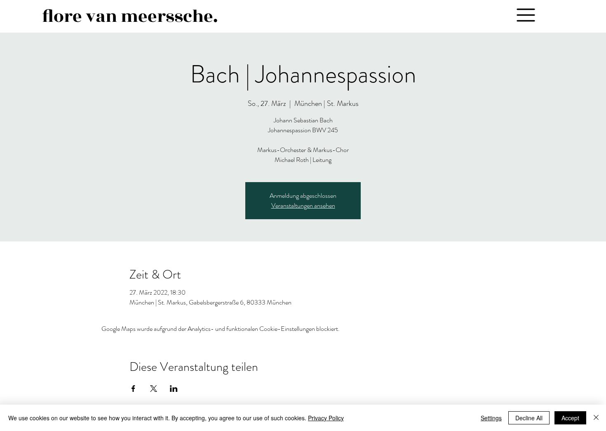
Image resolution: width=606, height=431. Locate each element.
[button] (525, 15)
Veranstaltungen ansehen (303, 205)
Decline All (529, 418)
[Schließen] (596, 417)
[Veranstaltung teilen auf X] (153, 388)
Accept (570, 418)
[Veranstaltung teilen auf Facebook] (133, 388)
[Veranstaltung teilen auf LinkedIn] (174, 388)
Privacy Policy (326, 418)
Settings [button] (491, 418)
